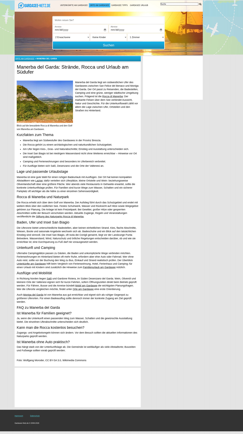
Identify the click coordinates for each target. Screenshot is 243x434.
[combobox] (108, 20)
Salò (49, 278)
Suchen (108, 45)
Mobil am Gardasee (86, 285)
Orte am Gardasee (99, 5)
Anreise (58, 27)
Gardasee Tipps (119, 5)
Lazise (39, 180)
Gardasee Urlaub (139, 5)
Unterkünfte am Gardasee (74, 5)
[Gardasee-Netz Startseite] (34, 6)
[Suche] (200, 4)
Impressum (19, 416)
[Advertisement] (78, 387)
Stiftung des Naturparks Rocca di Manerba (60, 216)
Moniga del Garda (33, 294)
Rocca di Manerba (112, 96)
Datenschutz (35, 416)
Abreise (114, 27)
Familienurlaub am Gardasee (99, 267)
